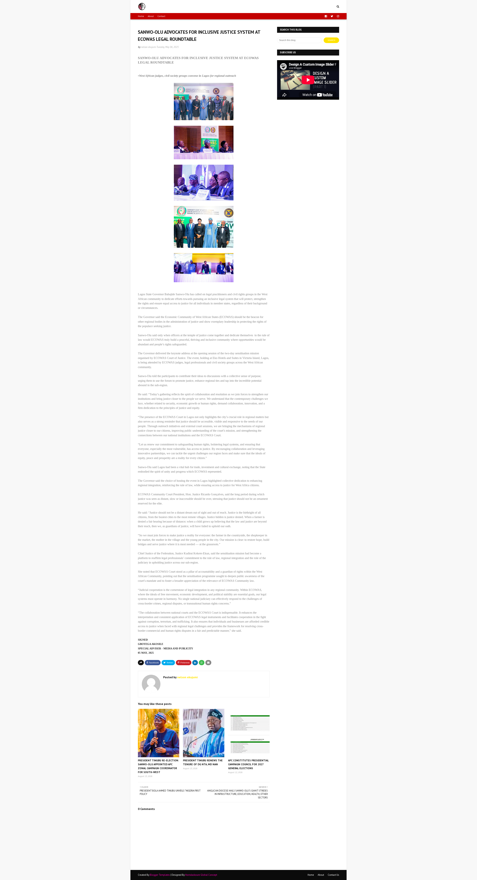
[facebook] (326, 16)
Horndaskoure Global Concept (201, 874)
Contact (161, 16)
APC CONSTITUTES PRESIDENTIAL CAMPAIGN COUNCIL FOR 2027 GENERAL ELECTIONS (248, 764)
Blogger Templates (160, 874)
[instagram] (337, 16)
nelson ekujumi (148, 47)
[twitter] (332, 16)
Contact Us (333, 874)
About (151, 16)
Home (141, 16)
